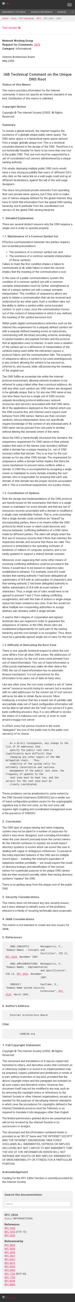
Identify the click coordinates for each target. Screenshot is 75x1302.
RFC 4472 (10, 1263)
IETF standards (26, 18)
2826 (37, 44)
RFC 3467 (10, 1255)
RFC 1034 (11, 956)
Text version (9, 27)
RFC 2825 (10, 1245)
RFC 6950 (10, 1270)
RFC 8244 (10, 1281)
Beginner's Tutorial (14, 12)
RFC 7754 (10, 1277)
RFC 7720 (10, 1273)
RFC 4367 (10, 1259)
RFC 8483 (10, 1284)
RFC (39, 18)
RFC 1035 (22, 974)
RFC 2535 (10, 1235)
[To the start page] (9, 1297)
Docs (14, 18)
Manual (62, 12)
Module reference (41, 12)
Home (5, 18)
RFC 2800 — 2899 (52, 18)
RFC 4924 (10, 1266)
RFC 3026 (10, 1248)
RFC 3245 (10, 1252)
